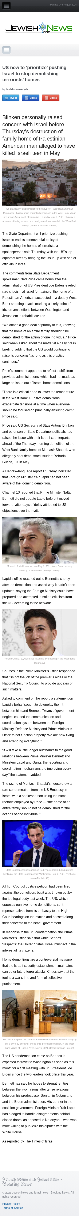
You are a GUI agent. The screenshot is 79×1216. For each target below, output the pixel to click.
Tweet (13, 98)
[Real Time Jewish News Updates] (39, 27)
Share (33, 98)
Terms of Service (12, 1208)
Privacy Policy (11, 1204)
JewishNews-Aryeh (17, 89)
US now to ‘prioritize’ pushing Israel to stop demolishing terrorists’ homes (34, 73)
